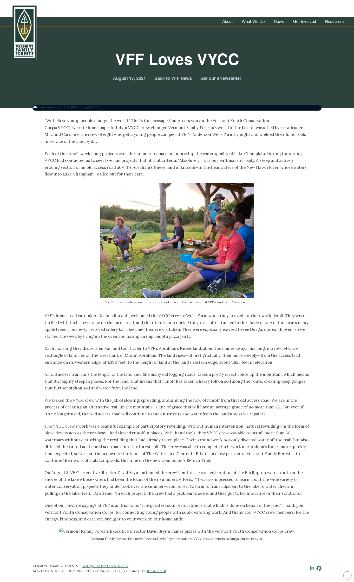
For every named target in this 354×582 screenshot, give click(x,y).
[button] (227, 22)
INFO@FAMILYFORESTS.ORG (105, 566)
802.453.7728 (156, 571)
